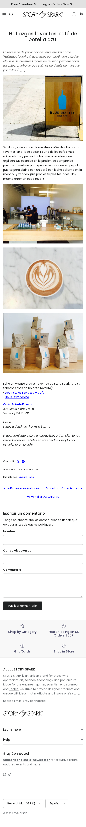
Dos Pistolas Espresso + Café (25, 393)
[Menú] (4, 14)
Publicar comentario (22, 606)
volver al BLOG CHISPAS (43, 497)
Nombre (9, 531)
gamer (40, 684)
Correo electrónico (17, 551)
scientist (53, 684)
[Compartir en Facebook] (23, 461)
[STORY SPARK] (43, 14)
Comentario (12, 570)
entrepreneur (69, 684)
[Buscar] (13, 14)
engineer (28, 684)
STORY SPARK (19, 813)
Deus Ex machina (17, 397)
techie (13, 689)
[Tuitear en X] (18, 461)
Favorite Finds (26, 477)
